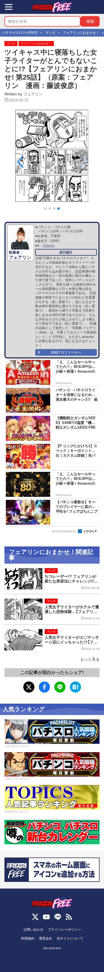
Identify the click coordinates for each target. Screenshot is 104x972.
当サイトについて (70, 938)
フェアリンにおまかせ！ (36, 43)
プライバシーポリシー (64, 930)
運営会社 (45, 938)
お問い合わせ (33, 930)
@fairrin (49, 246)
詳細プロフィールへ (66, 352)
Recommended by (64, 531)
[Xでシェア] (28, 687)
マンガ (11, 43)
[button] (58, 208)
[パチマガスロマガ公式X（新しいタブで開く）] (35, 917)
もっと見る (90, 659)
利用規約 (27, 938)
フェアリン (33, 94)
